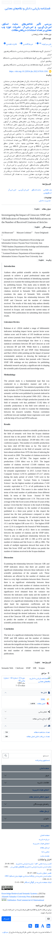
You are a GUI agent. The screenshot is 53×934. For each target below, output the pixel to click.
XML (43, 699)
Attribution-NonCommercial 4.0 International (25, 900)
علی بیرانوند (46, 44)
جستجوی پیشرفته (42, 760)
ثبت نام (17, 2)
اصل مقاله (38, 703)
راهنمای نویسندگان (41, 804)
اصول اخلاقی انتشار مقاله (39, 797)
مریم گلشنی (28, 44)
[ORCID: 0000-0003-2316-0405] (37, 43)
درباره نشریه (44, 839)
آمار (45, 726)
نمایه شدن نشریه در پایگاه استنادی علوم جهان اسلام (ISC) (28, 876)
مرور (47, 775)
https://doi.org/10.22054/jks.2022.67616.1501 (28, 71)
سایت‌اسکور (36, 190)
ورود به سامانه (28, 2)
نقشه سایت (44, 856)
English (6, 2)
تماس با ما (45, 826)
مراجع (44, 673)
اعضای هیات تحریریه (40, 790)
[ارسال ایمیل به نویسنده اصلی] (40, 43)
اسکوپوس (47, 193)
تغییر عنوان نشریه (44, 873)
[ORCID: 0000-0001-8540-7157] (4, 43)
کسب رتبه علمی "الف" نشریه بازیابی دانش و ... (32, 864)
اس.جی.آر (12, 190)
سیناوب (5, 932)
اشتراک (6, 919)
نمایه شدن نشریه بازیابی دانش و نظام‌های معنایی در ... (29, 867)
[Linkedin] (48, 927)
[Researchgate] (37, 927)
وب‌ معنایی (47, 190)
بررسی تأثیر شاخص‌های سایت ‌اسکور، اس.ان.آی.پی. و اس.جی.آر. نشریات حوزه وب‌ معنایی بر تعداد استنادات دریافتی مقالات (26, 27)
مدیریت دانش (44, 200)
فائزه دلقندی (11, 44)
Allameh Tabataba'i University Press (16, 897)
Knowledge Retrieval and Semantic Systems (19, 894)
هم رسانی (43, 712)
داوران (46, 818)
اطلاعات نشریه (43, 782)
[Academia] (42, 927)
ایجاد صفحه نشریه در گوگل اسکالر (37, 882)
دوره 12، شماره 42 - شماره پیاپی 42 (14, 679)
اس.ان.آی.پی (24, 190)
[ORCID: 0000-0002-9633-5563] (21, 43)
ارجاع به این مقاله (40, 719)
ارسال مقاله (44, 811)
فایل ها (44, 692)
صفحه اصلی (44, 768)
